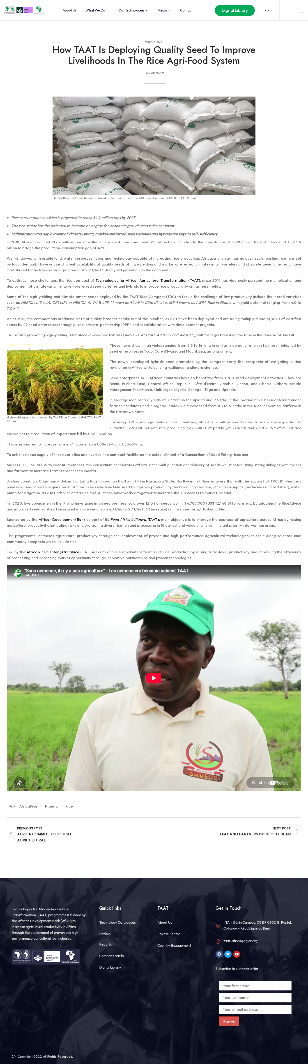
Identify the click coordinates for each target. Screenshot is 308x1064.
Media (162, 10)
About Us (69, 10)
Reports (105, 944)
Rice (69, 806)
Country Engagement (174, 945)
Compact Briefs (111, 955)
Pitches (105, 934)
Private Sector (168, 934)
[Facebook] (219, 954)
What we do (95, 10)
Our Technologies (131, 10)
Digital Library (110, 967)
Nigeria (51, 806)
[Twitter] (228, 954)
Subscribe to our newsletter (237, 968)
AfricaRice (28, 806)
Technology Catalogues (117, 922)
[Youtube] (236, 954)
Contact (186, 10)
